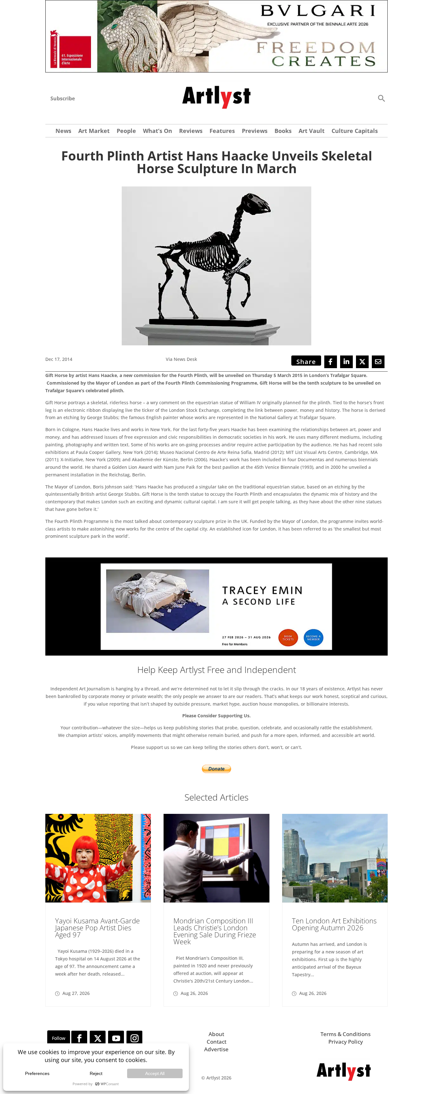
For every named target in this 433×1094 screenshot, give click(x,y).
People (126, 132)
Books (283, 132)
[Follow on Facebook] (79, 1039)
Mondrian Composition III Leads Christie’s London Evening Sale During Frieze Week (214, 931)
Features (222, 132)
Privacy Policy (345, 1041)
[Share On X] (362, 361)
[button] (381, 97)
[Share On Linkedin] (346, 361)
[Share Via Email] (378, 361)
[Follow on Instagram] (134, 1039)
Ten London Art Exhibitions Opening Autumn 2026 (334, 924)
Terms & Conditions (345, 1034)
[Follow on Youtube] (116, 1039)
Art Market (94, 132)
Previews (255, 132)
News (63, 132)
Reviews (191, 132)
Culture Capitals (355, 132)
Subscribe (62, 98)
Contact (216, 1041)
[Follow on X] (98, 1039)
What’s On (157, 132)
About (216, 1034)
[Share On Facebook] (330, 361)
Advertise (216, 1049)
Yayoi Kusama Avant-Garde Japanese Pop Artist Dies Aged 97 (97, 927)
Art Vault (312, 132)
